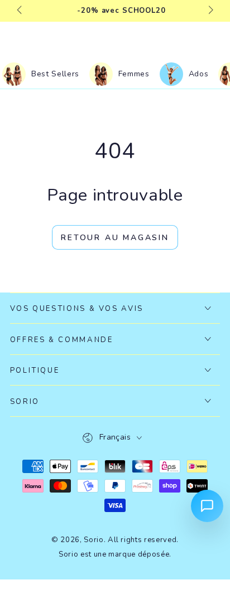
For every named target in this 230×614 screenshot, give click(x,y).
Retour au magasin (115, 237)
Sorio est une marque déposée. (115, 554)
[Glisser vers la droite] (209, 11)
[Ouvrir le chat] (207, 506)
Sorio (93, 540)
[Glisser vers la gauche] (20, 11)
